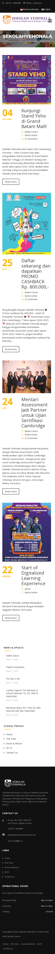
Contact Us (12, 752)
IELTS (9, 747)
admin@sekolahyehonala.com (22, 834)
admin (28, 588)
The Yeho (11, 738)
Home (9, 734)
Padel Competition (15, 667)
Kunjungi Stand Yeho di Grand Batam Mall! (34, 118)
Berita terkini (31, 135)
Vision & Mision (14, 743)
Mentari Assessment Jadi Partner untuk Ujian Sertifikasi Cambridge (34, 412)
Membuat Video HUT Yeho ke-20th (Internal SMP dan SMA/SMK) (23, 709)
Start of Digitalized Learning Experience (33, 575)
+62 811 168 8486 (15, 828)
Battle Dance (12, 655)
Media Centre (31, 131)
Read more (11, 181)
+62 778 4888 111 (15, 841)
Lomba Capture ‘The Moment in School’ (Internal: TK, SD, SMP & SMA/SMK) (22, 693)
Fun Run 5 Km (13, 678)
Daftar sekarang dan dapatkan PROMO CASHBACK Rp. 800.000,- (36, 273)
